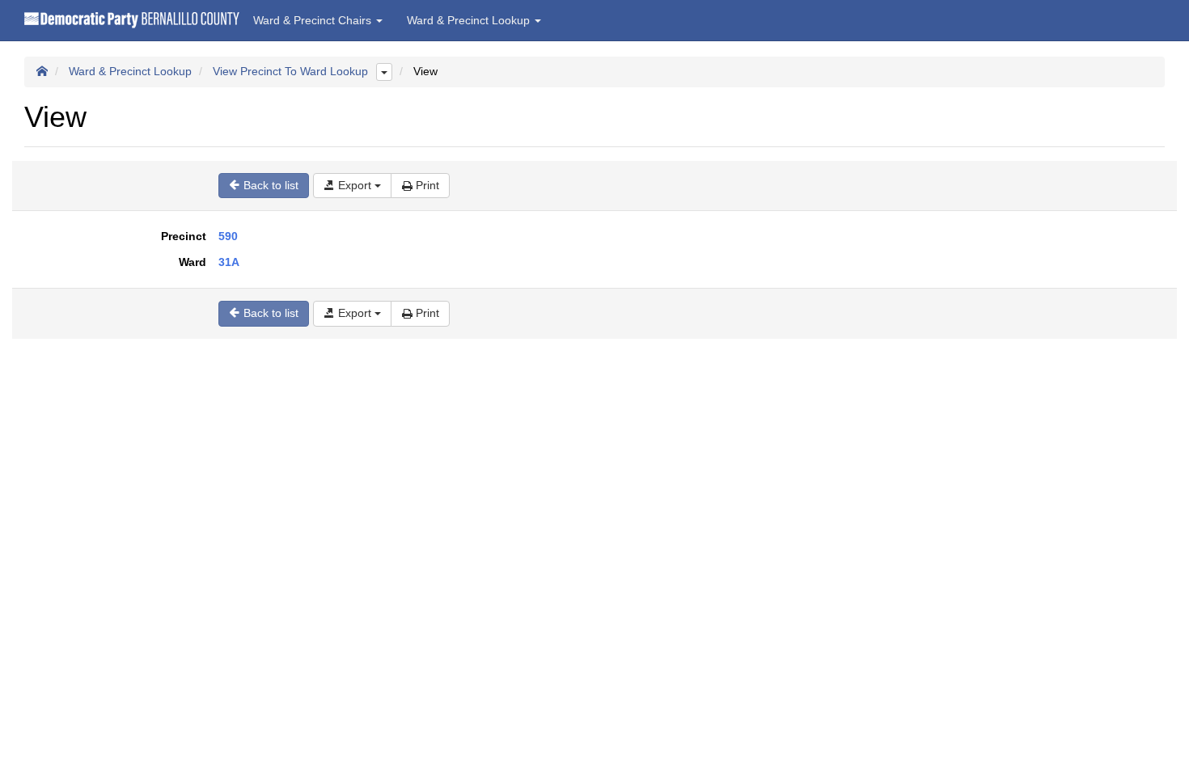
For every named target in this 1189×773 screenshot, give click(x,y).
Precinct (183, 236)
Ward (192, 262)
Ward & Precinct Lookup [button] (470, 20)
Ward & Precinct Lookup (130, 71)
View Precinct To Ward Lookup (290, 71)
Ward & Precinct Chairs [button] (313, 20)
